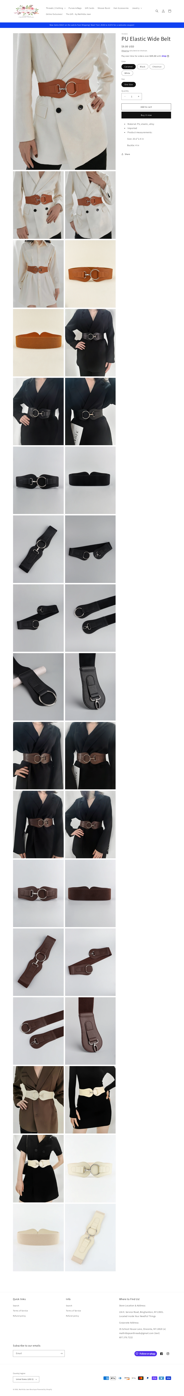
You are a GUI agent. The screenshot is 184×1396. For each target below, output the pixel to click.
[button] (55, 8)
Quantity (125, 91)
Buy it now (146, 115)
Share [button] (127, 154)
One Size (128, 84)
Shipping (125, 51)
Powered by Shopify (44, 1389)
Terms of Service (20, 1310)
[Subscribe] (61, 1353)
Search (16, 1305)
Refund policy (19, 1316)
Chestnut (157, 66)
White (127, 73)
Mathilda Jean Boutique (28, 1389)
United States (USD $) (24, 1379)
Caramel (128, 66)
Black (142, 66)
